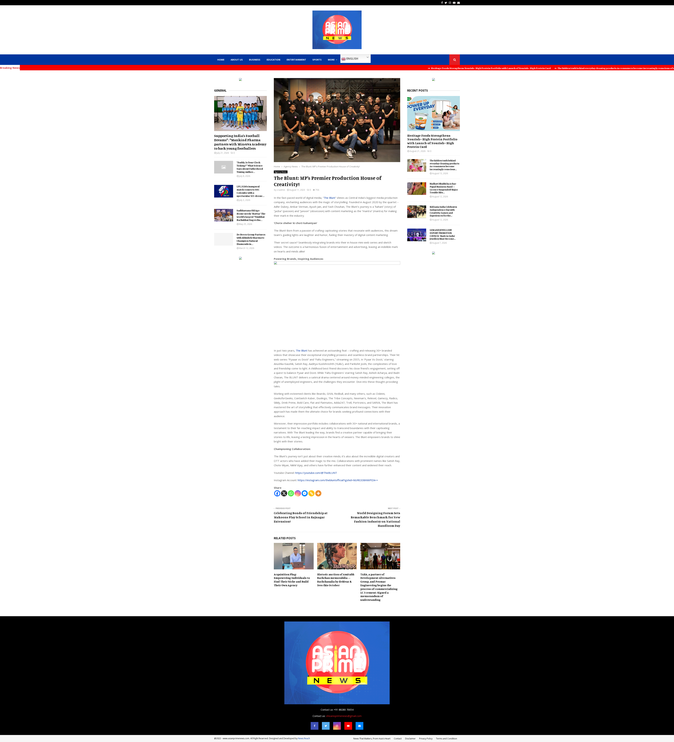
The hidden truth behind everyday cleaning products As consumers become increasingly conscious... (444, 165)
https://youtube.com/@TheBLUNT (316, 472)
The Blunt (329, 197)
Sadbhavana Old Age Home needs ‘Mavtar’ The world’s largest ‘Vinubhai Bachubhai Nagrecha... (251, 215)
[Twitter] (326, 726)
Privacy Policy (425, 738)
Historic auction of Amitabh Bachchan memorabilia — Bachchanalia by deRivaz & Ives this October (335, 580)
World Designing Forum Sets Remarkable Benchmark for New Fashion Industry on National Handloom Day (375, 519)
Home (220, 59)
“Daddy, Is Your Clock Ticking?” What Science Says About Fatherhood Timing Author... (250, 167)
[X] (284, 493)
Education (273, 59)
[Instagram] (298, 493)
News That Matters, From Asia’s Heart (371, 738)
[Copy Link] (311, 493)
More (331, 59)
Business (254, 59)
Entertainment (296, 59)
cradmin (281, 189)
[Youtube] (348, 726)
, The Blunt (300, 350)
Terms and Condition (446, 738)
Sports (317, 59)
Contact (398, 738)
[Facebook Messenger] (305, 493)
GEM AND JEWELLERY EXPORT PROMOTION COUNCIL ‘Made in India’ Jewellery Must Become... (442, 234)
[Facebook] (277, 493)
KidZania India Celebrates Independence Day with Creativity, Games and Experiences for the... (443, 211)
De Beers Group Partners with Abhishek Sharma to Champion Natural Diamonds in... (251, 239)
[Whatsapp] (291, 493)
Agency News (281, 172)
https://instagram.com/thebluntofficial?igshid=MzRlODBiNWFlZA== (338, 480)
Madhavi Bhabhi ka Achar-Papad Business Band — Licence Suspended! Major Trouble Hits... (444, 188)
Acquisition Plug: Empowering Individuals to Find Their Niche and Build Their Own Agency (292, 580)
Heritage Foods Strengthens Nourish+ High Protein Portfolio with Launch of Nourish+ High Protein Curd (432, 141)
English (352, 59)
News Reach (304, 738)
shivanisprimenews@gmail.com (344, 716)
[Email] (359, 726)
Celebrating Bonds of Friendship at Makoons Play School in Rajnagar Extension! (301, 517)
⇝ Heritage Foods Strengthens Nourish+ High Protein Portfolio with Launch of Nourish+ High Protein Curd (434, 68)
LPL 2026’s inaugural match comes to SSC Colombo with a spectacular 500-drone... (251, 191)
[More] (318, 493)
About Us (237, 59)
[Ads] (240, 80)
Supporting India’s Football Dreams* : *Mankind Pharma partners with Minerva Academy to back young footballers (240, 142)
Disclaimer (410, 738)
